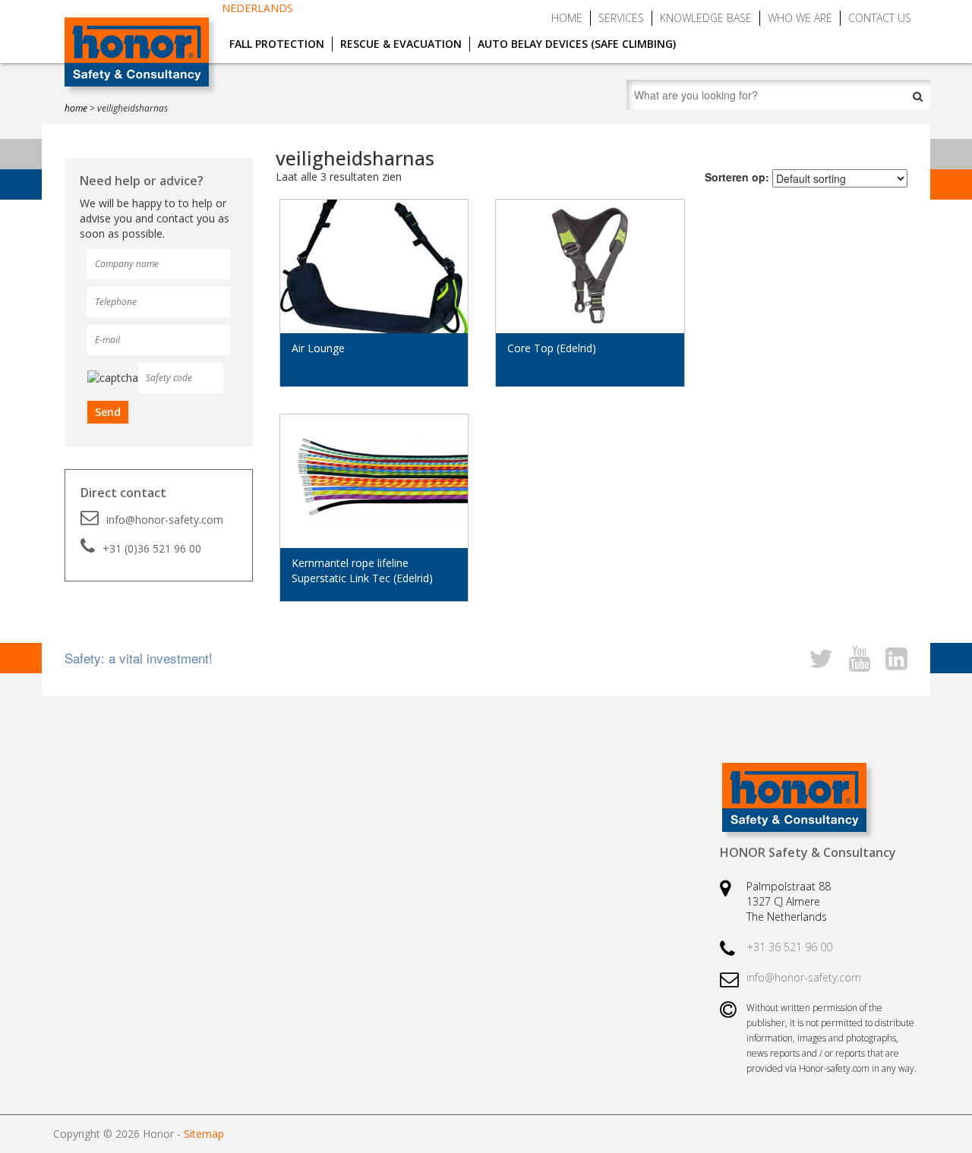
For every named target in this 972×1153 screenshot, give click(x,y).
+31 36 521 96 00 (789, 947)
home (76, 108)
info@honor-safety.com (164, 519)
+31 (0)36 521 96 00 (152, 548)
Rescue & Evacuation (401, 43)
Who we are (800, 18)
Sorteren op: (737, 176)
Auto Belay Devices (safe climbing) (577, 43)
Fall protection (276, 43)
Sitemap (204, 1133)
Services (621, 18)
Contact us (879, 18)
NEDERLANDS (257, 8)
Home (566, 18)
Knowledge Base (706, 18)
